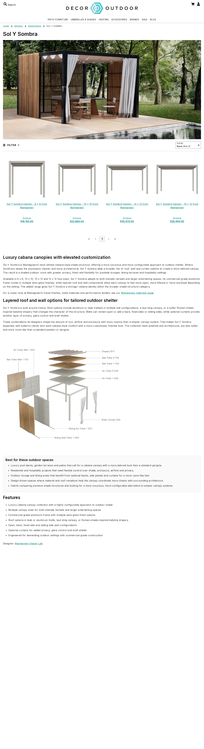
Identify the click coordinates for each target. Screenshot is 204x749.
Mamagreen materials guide (137, 292)
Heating (104, 19)
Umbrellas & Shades (83, 19)
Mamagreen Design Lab (29, 543)
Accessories (119, 19)
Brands (134, 19)
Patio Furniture (58, 19)
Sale (144, 19)
